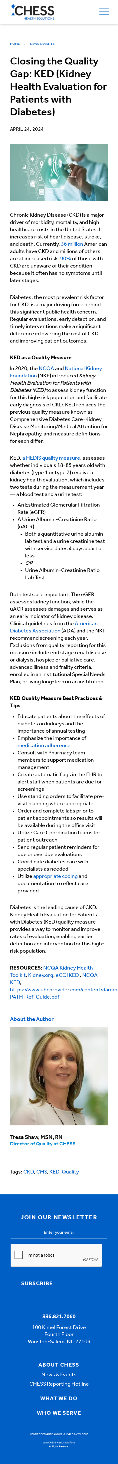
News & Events (42, 44)
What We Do (58, 1399)
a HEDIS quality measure (51, 458)
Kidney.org (40, 975)
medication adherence (44, 746)
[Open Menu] (104, 12)
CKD (28, 1172)
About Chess (59, 1365)
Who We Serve (59, 1413)
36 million (72, 244)
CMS (41, 1172)
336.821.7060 (59, 1317)
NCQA (46, 369)
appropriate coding (55, 876)
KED (54, 1172)
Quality (70, 1172)
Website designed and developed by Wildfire (59, 1434)
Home (15, 44)
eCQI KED (67, 975)
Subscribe (37, 1284)
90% (65, 259)
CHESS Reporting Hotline (59, 1384)
